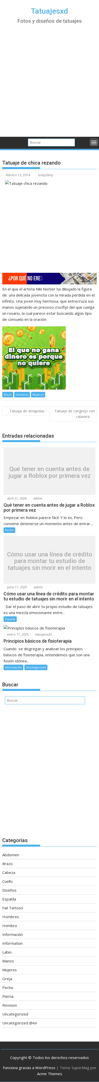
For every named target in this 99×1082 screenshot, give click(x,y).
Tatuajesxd (49, 11)
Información (13, 667)
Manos (8, 960)
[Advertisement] (49, 85)
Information (12, 943)
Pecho (9, 530)
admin (37, 498)
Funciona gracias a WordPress (29, 1067)
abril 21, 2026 (16, 498)
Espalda (10, 619)
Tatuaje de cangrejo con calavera (75, 414)
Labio (7, 952)
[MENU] (94, 142)
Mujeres (38, 394)
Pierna (7, 996)
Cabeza (8, 872)
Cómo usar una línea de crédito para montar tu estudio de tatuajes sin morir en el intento (49, 561)
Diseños (9, 890)
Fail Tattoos (12, 907)
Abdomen (10, 854)
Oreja (7, 978)
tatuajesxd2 (43, 634)
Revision (9, 1005)
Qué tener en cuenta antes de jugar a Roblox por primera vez (49, 472)
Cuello (7, 881)
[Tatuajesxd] (7, 142)
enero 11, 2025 (17, 634)
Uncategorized (36, 667)
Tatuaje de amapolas (26, 411)
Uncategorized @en (19, 1022)
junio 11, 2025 (16, 587)
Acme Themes (49, 1073)
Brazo (8, 394)
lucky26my (45, 175)
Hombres (22, 394)
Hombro (9, 925)
